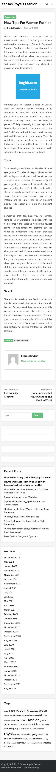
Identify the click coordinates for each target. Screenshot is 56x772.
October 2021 (10, 579)
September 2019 (12, 684)
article (6, 711)
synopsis (13, 743)
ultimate (38, 743)
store (25, 738)
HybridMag (33, 767)
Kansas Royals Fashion (19, 4)
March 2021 (9, 610)
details (13, 715)
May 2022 (9, 562)
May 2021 (8, 601)
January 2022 (10, 566)
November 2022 (12, 557)
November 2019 (12, 675)
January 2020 (10, 671)
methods (45, 724)
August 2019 (10, 688)
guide (6, 724)
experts (18, 720)
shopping (32, 734)
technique (21, 742)
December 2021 (12, 570)
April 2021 (9, 605)
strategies (37, 739)
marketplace (34, 724)
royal (8, 733)
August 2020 (10, 640)
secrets (24, 734)
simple (44, 734)
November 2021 (12, 575)
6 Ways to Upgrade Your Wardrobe (20, 497)
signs (39, 735)
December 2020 (12, 623)
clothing (23, 710)
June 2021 (9, 596)
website (47, 742)
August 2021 (10, 588)
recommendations (37, 729)
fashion (33, 720)
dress (43, 715)
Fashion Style (10, 17)
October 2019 (10, 679)
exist (12, 721)
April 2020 (9, 658)
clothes (13, 710)
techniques (31, 743)
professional (25, 729)
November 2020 (12, 627)
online (8, 728)
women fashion (21, 340)
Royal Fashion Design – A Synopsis (21, 536)
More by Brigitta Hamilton (33, 361)
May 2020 (9, 653)
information (23, 724)
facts (24, 720)
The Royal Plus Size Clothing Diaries (21, 516)
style (7, 742)
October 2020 (11, 631)
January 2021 (10, 618)
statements (17, 738)
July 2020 (9, 644)
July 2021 (8, 592)
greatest (43, 720)
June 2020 (9, 649)
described (34, 711)
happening (14, 724)
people (16, 728)
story (31, 739)
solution (7, 738)
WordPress (18, 767)
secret (16, 734)
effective (7, 721)
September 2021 (12, 583)
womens (9, 746)
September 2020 (12, 636)
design (42, 710)
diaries (18, 715)
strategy (45, 739)
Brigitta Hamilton (14, 28)
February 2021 (11, 614)
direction (25, 715)
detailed (6, 715)
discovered (34, 715)
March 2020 (10, 662)
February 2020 (11, 666)
